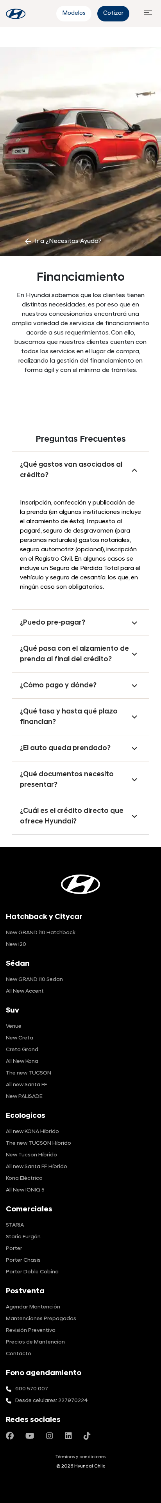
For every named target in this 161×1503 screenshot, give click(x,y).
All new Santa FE (26, 1085)
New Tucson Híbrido (31, 1155)
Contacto (18, 1354)
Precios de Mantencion (35, 1342)
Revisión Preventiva (30, 1330)
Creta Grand (22, 1050)
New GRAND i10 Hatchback (40, 933)
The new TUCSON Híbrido (38, 1143)
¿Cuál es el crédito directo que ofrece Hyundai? (71, 816)
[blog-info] (15, 14)
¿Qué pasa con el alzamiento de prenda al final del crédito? (74, 654)
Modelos (74, 13)
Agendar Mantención (33, 1307)
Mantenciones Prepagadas (41, 1319)
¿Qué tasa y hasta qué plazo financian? (69, 717)
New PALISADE (24, 1096)
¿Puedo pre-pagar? (52, 623)
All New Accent (25, 991)
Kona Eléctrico (24, 1178)
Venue (13, 1026)
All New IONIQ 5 (25, 1190)
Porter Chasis (23, 1260)
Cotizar (113, 13)
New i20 (16, 944)
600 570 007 (31, 1389)
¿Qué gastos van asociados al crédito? (71, 470)
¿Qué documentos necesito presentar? (67, 780)
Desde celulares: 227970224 (51, 1401)
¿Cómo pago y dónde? (58, 685)
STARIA (15, 1225)
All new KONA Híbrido (32, 1132)
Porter (14, 1249)
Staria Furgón (23, 1237)
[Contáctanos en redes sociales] (10, 1436)
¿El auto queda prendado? (65, 748)
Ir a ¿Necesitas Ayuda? (62, 241)
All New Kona (22, 1061)
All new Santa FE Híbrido (36, 1167)
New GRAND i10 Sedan (34, 980)
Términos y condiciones (80, 1457)
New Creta (19, 1038)
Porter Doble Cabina (32, 1272)
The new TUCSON (28, 1073)
